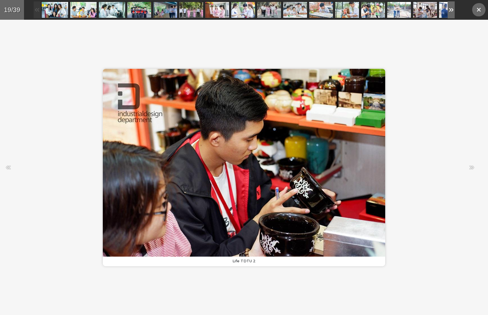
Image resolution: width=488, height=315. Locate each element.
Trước (121, 167)
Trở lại (478, 9)
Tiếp (358, 167)
